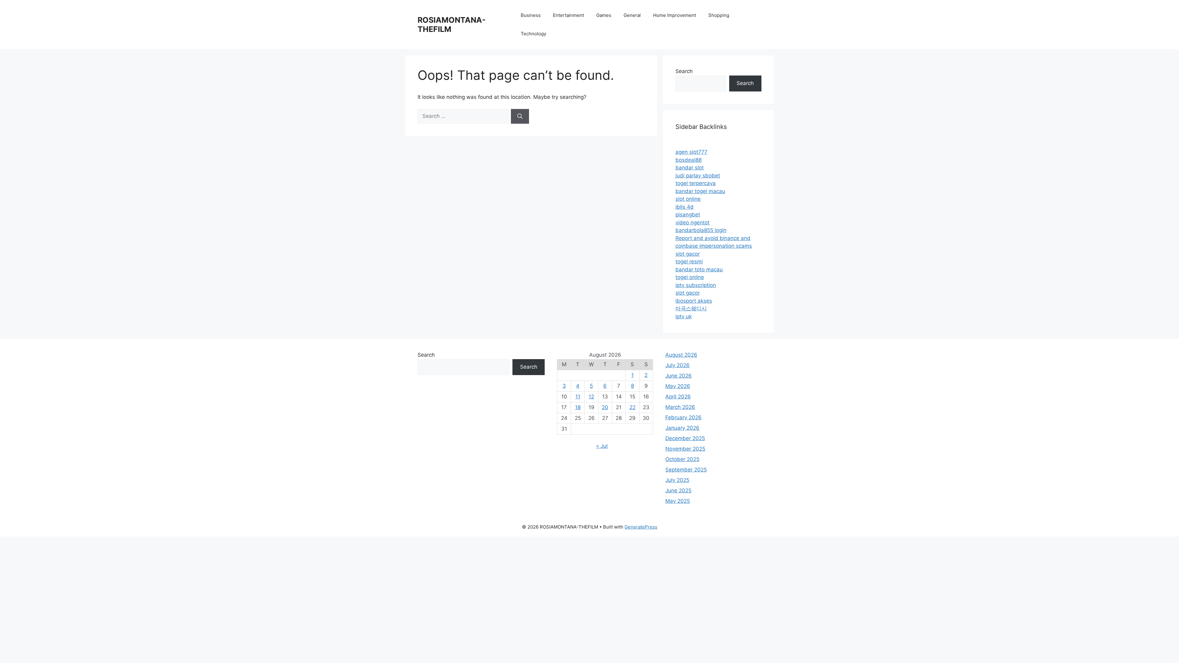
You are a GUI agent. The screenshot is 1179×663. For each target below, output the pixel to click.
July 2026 (677, 365)
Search (684, 71)
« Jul (602, 446)
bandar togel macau (700, 191)
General (632, 15)
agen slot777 (691, 152)
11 (577, 397)
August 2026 (681, 355)
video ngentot (692, 222)
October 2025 (682, 459)
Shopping (718, 15)
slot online (688, 199)
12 (591, 397)
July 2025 (677, 480)
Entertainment (568, 15)
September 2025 (686, 470)
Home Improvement (674, 15)
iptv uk (683, 316)
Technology (533, 34)
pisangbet (687, 214)
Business (531, 15)
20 (605, 407)
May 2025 (677, 501)
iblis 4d (684, 207)
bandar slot (689, 168)
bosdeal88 (688, 160)
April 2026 (678, 397)
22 (632, 407)
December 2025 (685, 438)
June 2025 (678, 490)
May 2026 (677, 386)
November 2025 (685, 449)
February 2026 (683, 417)
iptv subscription (695, 285)
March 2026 (680, 407)
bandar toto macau (699, 269)
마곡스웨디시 (691, 308)
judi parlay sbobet (697, 176)
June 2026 (678, 376)
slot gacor (687, 254)
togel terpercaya (695, 183)
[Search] (520, 116)
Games (603, 15)
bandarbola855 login (700, 230)
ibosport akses (693, 301)
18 (578, 407)
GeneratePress (641, 527)
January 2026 (682, 428)
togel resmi (689, 261)
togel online (689, 277)
